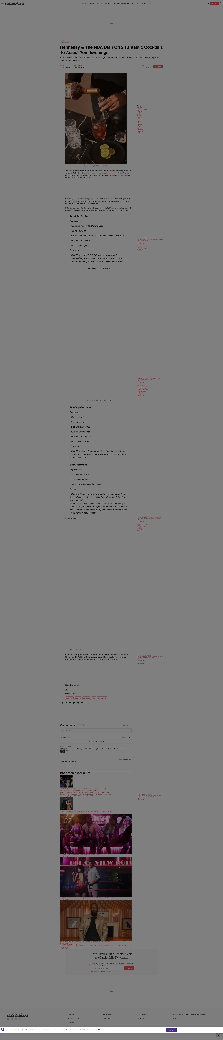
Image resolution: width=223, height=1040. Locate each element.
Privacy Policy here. (99, 1030)
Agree (171, 1030)
